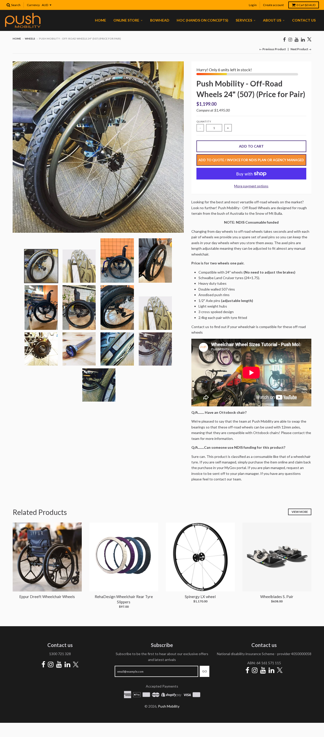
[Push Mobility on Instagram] (290, 39)
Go (204, 671)
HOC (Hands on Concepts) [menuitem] (202, 20)
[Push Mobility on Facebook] (284, 39)
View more (300, 511)
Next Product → (301, 49)
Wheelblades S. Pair (276, 596)
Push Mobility (168, 706)
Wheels (30, 38)
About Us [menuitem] (272, 20)
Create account (273, 5)
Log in (253, 5)
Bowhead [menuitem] (159, 20)
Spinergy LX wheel (200, 596)
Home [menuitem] (100, 20)
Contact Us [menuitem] (304, 20)
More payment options (251, 186)
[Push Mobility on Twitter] (309, 39)
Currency (33, 5)
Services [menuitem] (244, 20)
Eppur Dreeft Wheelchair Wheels (47, 596)
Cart (305, 5)
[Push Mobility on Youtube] (296, 39)
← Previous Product (272, 49)
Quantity (203, 121)
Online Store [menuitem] (126, 20)
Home (17, 38)
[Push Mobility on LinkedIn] (303, 39)
